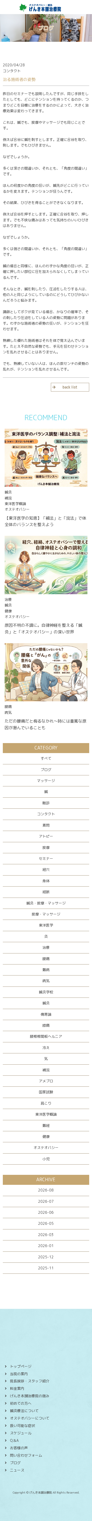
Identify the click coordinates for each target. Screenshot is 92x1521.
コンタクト (46, 813)
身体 (46, 880)
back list (70, 387)
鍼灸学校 (46, 992)
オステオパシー (46, 1147)
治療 (46, 947)
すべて (46, 758)
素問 (46, 825)
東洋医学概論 (46, 1114)
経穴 (46, 869)
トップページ (20, 1366)
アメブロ (46, 1080)
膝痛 (46, 1025)
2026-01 (46, 1245)
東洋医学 (46, 925)
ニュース (17, 1470)
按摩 (46, 847)
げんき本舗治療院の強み (29, 1395)
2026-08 (46, 1190)
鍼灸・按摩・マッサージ (46, 903)
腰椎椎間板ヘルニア (46, 1036)
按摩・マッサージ (46, 914)
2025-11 (46, 1268)
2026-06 (46, 1212)
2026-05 (46, 1223)
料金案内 (17, 1388)
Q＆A (14, 1440)
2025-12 (46, 1257)
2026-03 (46, 1234)
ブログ (46, 769)
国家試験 (46, 1092)
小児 (46, 1158)
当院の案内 (19, 1373)
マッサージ (46, 780)
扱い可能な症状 (22, 1425)
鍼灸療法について (24, 1410)
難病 (46, 969)
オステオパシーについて (29, 1418)
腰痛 (46, 958)
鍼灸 (46, 1003)
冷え (46, 1047)
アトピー (46, 836)
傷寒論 (46, 1014)
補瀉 (46, 1069)
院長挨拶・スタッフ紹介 (29, 1381)
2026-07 (46, 1201)
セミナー (46, 858)
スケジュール (20, 1433)
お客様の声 (19, 1447)
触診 (46, 802)
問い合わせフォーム (26, 1455)
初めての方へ (20, 1403)
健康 (46, 1136)
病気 (46, 980)
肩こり (46, 1103)
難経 (46, 1125)
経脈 (46, 891)
